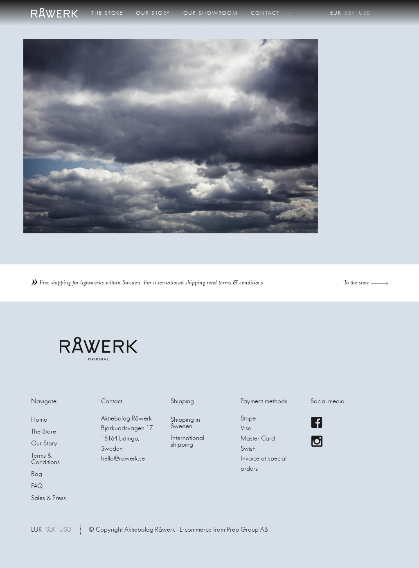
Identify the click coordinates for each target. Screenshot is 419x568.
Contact (265, 12)
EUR (335, 12)
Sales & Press (48, 498)
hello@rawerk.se (123, 458)
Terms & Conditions (45, 458)
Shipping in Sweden (185, 422)
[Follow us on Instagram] (317, 441)
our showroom (210, 12)
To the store (357, 282)
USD (365, 12)
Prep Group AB (247, 529)
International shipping (187, 441)
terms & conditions (241, 282)
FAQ (37, 486)
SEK (350, 12)
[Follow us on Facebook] (317, 422)
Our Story (153, 12)
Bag (36, 474)
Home (39, 419)
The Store (107, 12)
